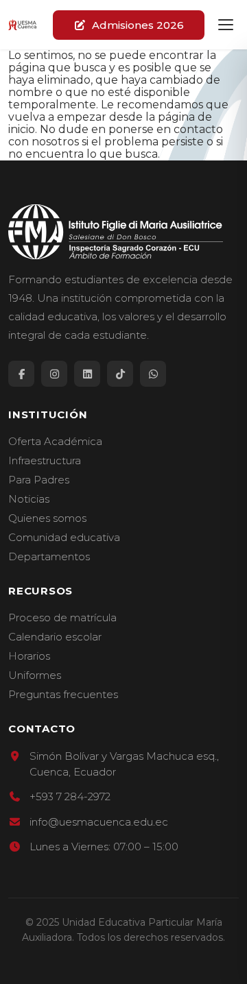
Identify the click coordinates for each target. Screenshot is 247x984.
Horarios (29, 656)
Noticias (28, 499)
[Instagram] (54, 374)
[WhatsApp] (153, 374)
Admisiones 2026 (138, 25)
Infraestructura (44, 461)
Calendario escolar (55, 637)
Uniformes (34, 675)
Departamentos (49, 557)
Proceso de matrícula (62, 618)
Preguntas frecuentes (63, 694)
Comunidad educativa (64, 537)
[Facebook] (21, 374)
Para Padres (38, 480)
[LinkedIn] (87, 374)
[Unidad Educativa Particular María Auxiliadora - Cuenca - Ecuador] (22, 25)
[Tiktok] (120, 374)
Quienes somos (47, 518)
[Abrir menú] (226, 25)
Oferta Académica (55, 441)
